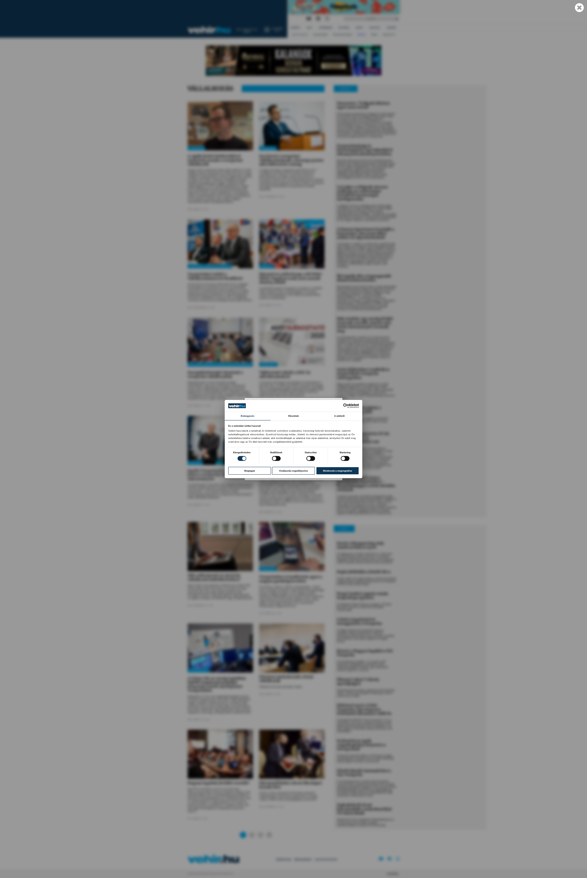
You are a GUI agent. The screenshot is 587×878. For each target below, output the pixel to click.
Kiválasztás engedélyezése (293, 470)
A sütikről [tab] (339, 415)
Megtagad (249, 470)
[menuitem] (296, 27)
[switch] (276, 458)
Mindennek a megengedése (337, 470)
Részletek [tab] (293, 415)
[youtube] (308, 18)
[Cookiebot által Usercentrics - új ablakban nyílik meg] (345, 405)
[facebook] (318, 18)
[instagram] (327, 18)
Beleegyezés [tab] (247, 415)
